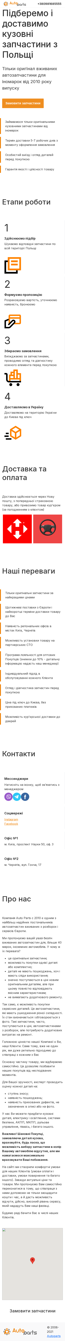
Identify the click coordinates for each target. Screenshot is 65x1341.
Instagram (11, 819)
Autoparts (54, 1336)
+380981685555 (49, 4)
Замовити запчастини (22, 103)
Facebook (11, 824)
